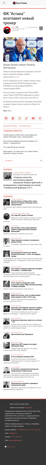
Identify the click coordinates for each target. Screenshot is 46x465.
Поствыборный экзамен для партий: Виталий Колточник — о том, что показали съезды (25, 254)
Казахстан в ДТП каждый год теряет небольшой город (24, 345)
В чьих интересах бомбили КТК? (22, 357)
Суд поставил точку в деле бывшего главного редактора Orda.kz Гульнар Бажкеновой (24, 229)
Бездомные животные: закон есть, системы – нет (26, 321)
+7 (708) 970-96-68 (23, 430)
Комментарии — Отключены (17, 126)
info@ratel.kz (13, 433)
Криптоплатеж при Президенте (22, 334)
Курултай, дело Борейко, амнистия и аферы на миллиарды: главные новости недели (26, 308)
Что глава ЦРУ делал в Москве (14, 147)
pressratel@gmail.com (15, 440)
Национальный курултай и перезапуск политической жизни (24, 384)
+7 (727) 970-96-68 (35, 430)
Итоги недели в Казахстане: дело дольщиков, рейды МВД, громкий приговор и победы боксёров (26, 284)
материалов (28, 408)
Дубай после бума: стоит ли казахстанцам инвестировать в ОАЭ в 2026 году (25, 296)
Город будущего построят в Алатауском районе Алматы (25, 241)
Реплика (7, 169)
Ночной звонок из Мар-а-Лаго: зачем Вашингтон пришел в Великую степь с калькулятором (20, 136)
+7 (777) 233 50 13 (16, 437)
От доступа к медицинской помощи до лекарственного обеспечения (24, 370)
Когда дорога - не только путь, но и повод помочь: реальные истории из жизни (20, 152)
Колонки (8, 196)
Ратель (14, 27)
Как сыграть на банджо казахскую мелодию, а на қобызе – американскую (20, 142)
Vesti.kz (16, 77)
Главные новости (12, 130)
